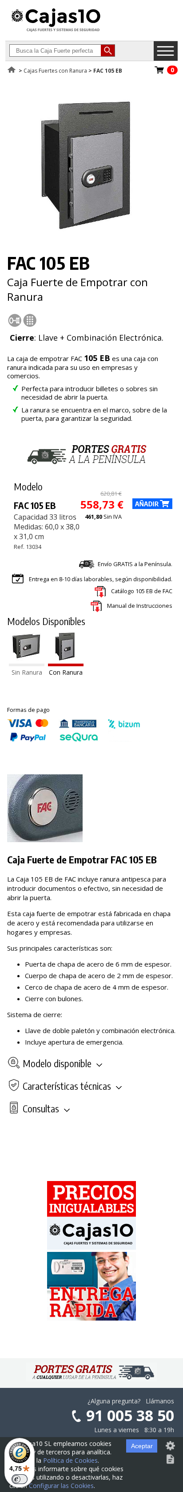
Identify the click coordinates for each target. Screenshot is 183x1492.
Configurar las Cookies (61, 1485)
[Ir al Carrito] (159, 73)
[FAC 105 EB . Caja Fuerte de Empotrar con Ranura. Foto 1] (89, 229)
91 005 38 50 (130, 1415)
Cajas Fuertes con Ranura (55, 70)
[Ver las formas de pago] (73, 739)
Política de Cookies (70, 1460)
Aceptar (142, 1445)
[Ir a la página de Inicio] (56, 31)
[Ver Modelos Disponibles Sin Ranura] (26, 663)
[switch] (20, 1479)
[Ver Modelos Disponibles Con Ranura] (66, 663)
